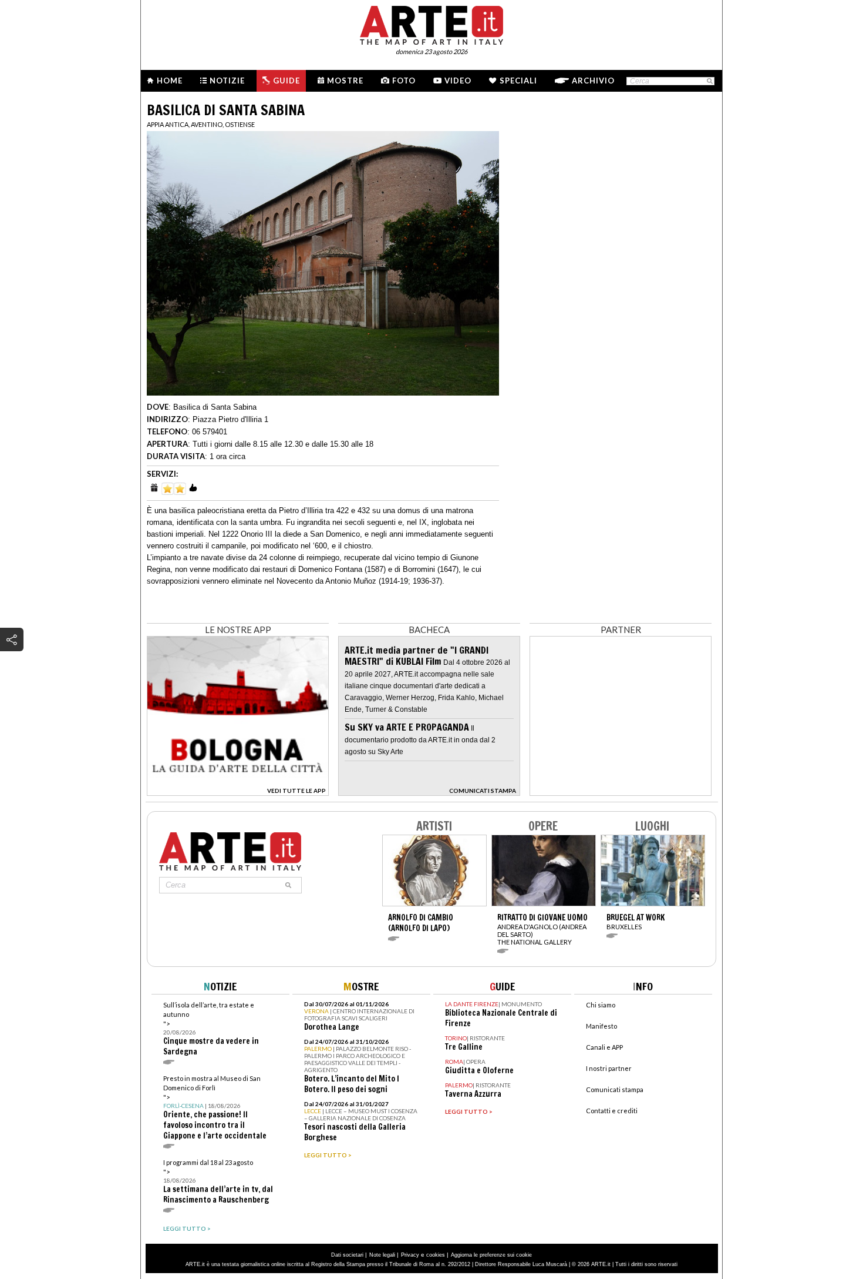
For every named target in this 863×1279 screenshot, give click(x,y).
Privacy (410, 1255)
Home (170, 80)
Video (457, 80)
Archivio (593, 80)
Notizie (227, 80)
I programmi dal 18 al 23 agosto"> (218, 1182)
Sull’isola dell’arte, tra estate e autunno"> (211, 1029)
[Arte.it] (431, 23)
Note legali (382, 1255)
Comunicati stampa (614, 1089)
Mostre (345, 80)
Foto (404, 80)
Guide (286, 80)
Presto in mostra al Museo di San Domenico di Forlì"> (215, 1107)
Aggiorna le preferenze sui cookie (491, 1255)
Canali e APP (604, 1047)
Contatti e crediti (612, 1110)
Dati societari (347, 1255)
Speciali (518, 80)
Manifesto (601, 1026)
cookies (435, 1255)
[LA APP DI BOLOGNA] (237, 792)
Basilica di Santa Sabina (215, 407)
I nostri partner (609, 1068)
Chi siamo (600, 1005)
